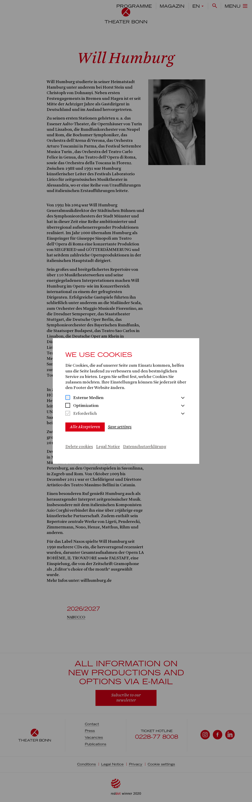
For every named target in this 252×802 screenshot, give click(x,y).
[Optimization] (67, 406)
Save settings (120, 426)
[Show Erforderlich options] (183, 414)
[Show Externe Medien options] (183, 398)
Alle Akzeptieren (85, 426)
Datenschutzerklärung (144, 447)
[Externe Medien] (67, 398)
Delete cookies (79, 447)
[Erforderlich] (67, 414)
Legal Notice (108, 447)
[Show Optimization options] (183, 406)
